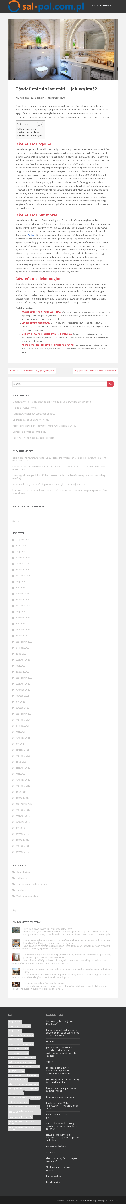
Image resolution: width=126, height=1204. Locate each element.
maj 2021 (20, 731)
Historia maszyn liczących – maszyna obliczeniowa (48, 928)
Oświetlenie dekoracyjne (30, 135)
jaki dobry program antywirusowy (23, 1084)
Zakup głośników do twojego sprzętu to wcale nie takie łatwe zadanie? (62, 1126)
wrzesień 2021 (23, 719)
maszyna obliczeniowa (18, 1097)
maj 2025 (20, 581)
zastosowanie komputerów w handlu (21, 1128)
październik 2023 (24, 641)
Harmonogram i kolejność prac (31, 883)
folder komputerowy (18, 1079)
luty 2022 (20, 701)
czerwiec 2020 (23, 767)
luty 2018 (20, 827)
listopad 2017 (22, 839)
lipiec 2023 (21, 653)
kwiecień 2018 (23, 821)
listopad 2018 (22, 797)
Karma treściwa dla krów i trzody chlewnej (44, 983)
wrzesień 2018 (23, 809)
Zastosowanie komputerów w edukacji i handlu (61, 1089)
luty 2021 (20, 743)
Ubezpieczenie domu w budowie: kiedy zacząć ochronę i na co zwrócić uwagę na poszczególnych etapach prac (60, 491)
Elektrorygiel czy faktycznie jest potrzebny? (61, 1160)
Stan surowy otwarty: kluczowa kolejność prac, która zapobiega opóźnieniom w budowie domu (67, 970)
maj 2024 (20, 611)
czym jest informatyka (18, 1053)
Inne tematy (22, 889)
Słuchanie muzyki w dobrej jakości (59, 1168)
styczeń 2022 (22, 707)
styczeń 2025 (22, 593)
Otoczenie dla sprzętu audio (60, 1096)
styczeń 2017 (22, 851)
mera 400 (35, 1097)
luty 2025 (20, 587)
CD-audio (50, 1152)
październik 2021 (24, 713)
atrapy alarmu (15, 1030)
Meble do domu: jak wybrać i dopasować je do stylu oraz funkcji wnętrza (48, 484)
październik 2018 (24, 803)
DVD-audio (51, 1041)
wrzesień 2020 (23, 755)
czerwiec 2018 (23, 815)
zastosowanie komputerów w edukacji (21, 1122)
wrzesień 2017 (23, 845)
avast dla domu (15, 1039)
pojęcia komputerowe (18, 1102)
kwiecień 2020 (23, 779)
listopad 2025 (22, 569)
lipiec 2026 (21, 545)
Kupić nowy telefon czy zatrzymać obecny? (33, 413)
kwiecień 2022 (23, 689)
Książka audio (53, 1181)
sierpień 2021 (22, 725)
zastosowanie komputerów (20, 1117)
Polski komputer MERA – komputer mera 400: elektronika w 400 (44, 425)
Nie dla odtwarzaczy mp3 (25, 407)
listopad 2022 (22, 671)
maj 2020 (20, 773)
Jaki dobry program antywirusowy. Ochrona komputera (63, 1081)
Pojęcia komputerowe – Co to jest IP (61, 1116)
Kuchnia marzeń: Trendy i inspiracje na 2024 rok (48, 344)
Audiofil (49, 1061)
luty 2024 (20, 623)
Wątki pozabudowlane (27, 895)
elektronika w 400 (16, 1071)
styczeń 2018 (22, 833)
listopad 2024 (22, 599)
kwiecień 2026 (23, 557)
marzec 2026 (22, 563)
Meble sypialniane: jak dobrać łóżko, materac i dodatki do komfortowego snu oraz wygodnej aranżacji (58, 477)
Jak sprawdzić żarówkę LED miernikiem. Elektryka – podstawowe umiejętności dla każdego (61, 1051)
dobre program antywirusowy (22, 1057)
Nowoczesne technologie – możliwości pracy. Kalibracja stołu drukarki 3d (63, 1137)
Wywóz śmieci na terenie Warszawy (41, 311)
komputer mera (15, 1093)
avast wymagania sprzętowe (21, 1044)
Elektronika (21, 877)
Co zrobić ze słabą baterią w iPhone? (30, 419)
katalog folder (31, 1088)
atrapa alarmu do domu (19, 1026)
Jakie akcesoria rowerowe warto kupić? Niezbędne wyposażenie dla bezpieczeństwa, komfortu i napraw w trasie (60, 459)
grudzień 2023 (23, 629)
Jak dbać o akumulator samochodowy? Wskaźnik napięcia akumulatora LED (59, 1070)
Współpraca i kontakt (103, 5)
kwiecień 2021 (23, 737)
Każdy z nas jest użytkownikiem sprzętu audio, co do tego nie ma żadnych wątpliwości (62, 1032)
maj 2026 (20, 551)
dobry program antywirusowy (22, 1062)
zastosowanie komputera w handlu (24, 1106)
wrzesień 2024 (23, 605)
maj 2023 (20, 665)
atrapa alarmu (15, 1021)
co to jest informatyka (18, 1048)
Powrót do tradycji (55, 1175)
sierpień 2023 (22, 647)
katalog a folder (16, 1088)
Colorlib (88, 1200)
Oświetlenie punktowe (29, 132)
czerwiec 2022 (23, 683)
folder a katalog (16, 1075)
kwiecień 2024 (23, 617)
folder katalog (31, 1075)
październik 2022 (24, 677)
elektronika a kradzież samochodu (24, 1066)
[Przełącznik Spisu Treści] (38, 124)
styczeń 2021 (22, 749)
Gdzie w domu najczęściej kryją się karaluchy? (47, 333)
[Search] (110, 384)
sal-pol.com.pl (39, 97)
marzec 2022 (22, 695)
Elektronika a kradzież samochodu (29, 431)
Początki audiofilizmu (56, 1146)
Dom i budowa (58, 97)
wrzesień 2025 (23, 575)
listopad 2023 (22, 635)
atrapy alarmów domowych (21, 1035)
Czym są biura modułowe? (36, 322)
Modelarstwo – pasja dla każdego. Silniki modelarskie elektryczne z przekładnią (51, 401)
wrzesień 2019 (23, 785)
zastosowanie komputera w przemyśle (21, 1112)
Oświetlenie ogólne (28, 129)
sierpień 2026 (22, 539)
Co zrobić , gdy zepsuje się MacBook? (59, 1022)
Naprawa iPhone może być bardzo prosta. (33, 437)
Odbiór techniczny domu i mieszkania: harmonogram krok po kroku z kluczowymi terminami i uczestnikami (58, 468)
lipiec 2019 (21, 791)
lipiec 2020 (21, 761)
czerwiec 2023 (23, 659)
